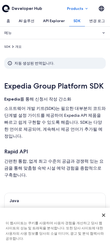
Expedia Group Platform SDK (54, 85)
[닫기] (103, 215)
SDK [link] (7, 47)
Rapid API (16, 151)
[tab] (8, 21)
